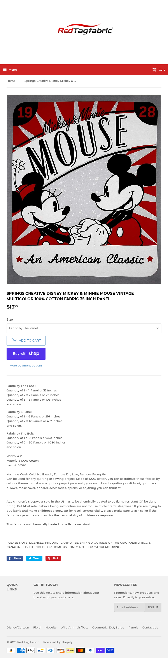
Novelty (51, 627)
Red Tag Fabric (28, 642)
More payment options (26, 365)
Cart (161, 69)
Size (10, 319)
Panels (133, 627)
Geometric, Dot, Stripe (108, 627)
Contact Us (150, 627)
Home (11, 80)
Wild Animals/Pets (74, 627)
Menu (13, 69)
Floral (37, 627)
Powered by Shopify (57, 642)
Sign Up (153, 607)
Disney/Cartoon (18, 627)
